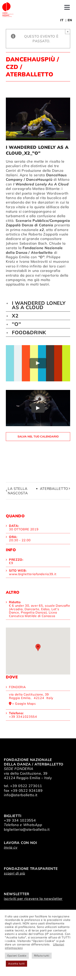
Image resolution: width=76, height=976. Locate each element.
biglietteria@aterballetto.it (27, 829)
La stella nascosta (18, 490)
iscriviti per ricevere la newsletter (33, 898)
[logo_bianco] (8, 3)
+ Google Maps (24, 703)
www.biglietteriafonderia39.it (32, 574)
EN (70, 20)
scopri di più (14, 873)
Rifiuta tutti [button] (41, 955)
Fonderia (17, 687)
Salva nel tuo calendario (38, 436)
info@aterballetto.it (20, 795)
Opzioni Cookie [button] (17, 955)
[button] (38, 305)
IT (61, 20)
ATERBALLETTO (54, 488)
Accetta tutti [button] (16, 963)
